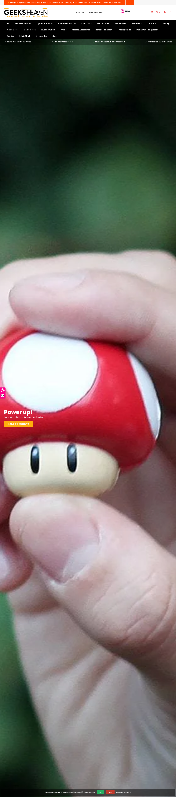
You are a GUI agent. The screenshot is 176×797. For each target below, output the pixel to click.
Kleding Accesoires (81, 30)
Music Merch (13, 30)
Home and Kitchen (103, 30)
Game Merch (30, 30)
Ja (100, 792)
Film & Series (103, 23)
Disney (166, 23)
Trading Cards (124, 30)
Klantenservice (95, 12)
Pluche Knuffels (48, 30)
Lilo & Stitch (24, 36)
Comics (10, 36)
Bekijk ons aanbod (17, 424)
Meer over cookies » (123, 792)
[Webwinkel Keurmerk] (125, 11)
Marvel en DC (137, 23)
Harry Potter (120, 23)
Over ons (80, 12)
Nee (110, 792)
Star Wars (153, 23)
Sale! (55, 36)
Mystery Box (41, 36)
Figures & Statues (44, 23)
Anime (64, 30)
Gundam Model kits (67, 23)
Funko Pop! (86, 23)
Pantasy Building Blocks (147, 30)
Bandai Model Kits (22, 23)
